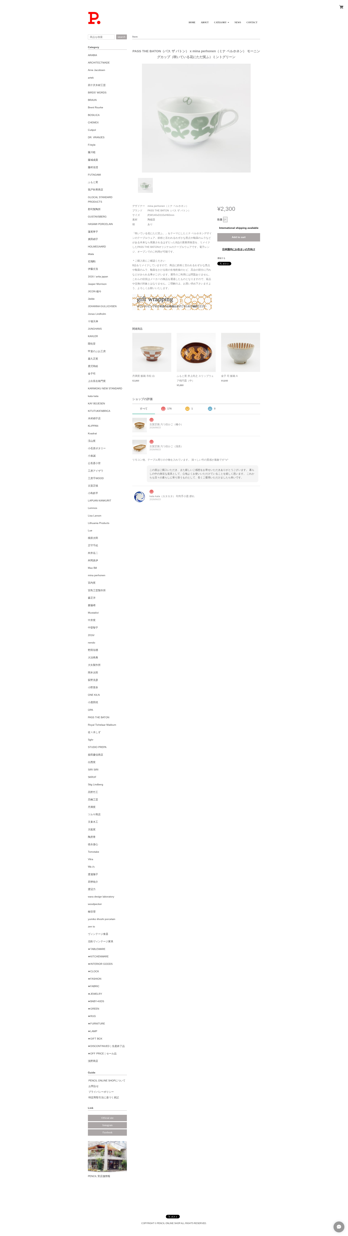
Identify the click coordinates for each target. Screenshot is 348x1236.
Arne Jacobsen (96, 70)
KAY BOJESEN (96, 403)
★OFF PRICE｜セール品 (102, 1053)
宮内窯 (92, 582)
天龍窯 (92, 829)
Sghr (90, 739)
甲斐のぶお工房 (97, 351)
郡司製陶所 (94, 209)
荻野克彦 (93, 680)
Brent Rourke (95, 107)
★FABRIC (93, 986)
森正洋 (92, 597)
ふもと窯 (93, 182)
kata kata (93, 396)
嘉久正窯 (93, 358)
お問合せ (93, 1086)
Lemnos (92, 508)
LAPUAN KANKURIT (99, 500)
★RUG (92, 1016)
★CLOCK (93, 971)
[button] (221, 21)
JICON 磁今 (94, 291)
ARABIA (92, 55)
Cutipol (92, 129)
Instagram (107, 1125)
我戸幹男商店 (95, 189)
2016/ (91, 635)
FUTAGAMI (94, 174)
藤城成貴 (93, 159)
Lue (90, 530)
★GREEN (93, 1008)
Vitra (90, 859)
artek (91, 77)
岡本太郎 (93, 672)
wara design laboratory (101, 896)
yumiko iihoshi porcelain (101, 919)
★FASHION (94, 978)
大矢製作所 (94, 664)
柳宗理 (92, 911)
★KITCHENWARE (98, 956)
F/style (92, 144)
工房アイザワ (95, 470)
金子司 (92, 373)
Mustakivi (93, 612)
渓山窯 (92, 440)
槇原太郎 (93, 537)
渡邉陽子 (93, 874)
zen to (91, 926)
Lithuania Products (98, 523)
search (121, 36)
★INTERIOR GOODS (100, 963)
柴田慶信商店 (95, 754)
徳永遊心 (93, 844)
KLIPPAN (93, 425)
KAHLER (93, 336)
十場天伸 (93, 321)
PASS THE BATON (98, 717)
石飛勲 (92, 261)
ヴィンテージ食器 (98, 933)
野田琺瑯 (93, 650)
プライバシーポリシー (101, 1091)
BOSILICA (94, 115)
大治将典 (93, 657)
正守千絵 (93, 545)
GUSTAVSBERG (97, 216)
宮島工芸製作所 (97, 590)
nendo (91, 642)
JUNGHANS (95, 328)
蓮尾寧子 (93, 231)
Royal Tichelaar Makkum (102, 724)
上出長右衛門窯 (97, 381)
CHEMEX (93, 122)
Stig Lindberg (95, 784)
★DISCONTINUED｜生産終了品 (106, 1046)
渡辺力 (92, 889)
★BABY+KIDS (96, 1001)
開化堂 (92, 343)
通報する (221, 258)
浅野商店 (93, 1060)
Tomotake (93, 851)
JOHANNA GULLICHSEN (102, 306)
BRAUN (92, 100)
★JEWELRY (95, 993)
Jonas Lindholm (97, 313)
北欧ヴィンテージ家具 (100, 941)
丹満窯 (92, 806)
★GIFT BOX (95, 1038)
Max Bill (92, 567)
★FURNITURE (96, 1023)
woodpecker (95, 904)
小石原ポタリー (97, 448)
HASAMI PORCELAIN (100, 224)
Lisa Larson (94, 515)
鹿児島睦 (93, 366)
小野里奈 (93, 687)
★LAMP (92, 1031)
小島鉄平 (93, 493)
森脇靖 (92, 605)
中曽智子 (93, 627)
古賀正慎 (93, 485)
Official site (107, 1118)
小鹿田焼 (93, 702)
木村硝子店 (94, 418)
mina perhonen (96, 575)
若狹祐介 (93, 881)
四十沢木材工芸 (97, 85)
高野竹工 (93, 792)
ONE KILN (94, 694)
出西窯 (92, 762)
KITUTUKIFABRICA (99, 410)
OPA (90, 709)
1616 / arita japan (98, 276)
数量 (219, 219)
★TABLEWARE (96, 949)
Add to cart (239, 237)
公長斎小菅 (94, 463)
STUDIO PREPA (97, 747)
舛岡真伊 (93, 560)
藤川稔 (92, 152)
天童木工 (93, 821)
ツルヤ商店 (94, 814)
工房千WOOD (96, 478)
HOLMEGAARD (97, 246)
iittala (91, 254)
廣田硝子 (93, 239)
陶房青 (92, 836)
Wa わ (91, 866)
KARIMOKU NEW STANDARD (105, 388)
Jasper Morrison (97, 283)
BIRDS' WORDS (97, 92)
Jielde (91, 298)
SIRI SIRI (93, 769)
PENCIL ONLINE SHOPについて (106, 1080)
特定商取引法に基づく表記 (103, 1097)
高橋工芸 (93, 799)
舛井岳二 (93, 553)
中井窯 (92, 620)
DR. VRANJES (96, 137)
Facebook (107, 1132)
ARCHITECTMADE (99, 62)
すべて (144, 408)
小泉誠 (92, 455)
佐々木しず (94, 732)
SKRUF (92, 777)
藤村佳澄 (93, 167)
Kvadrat (92, 433)
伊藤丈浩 (93, 268)
